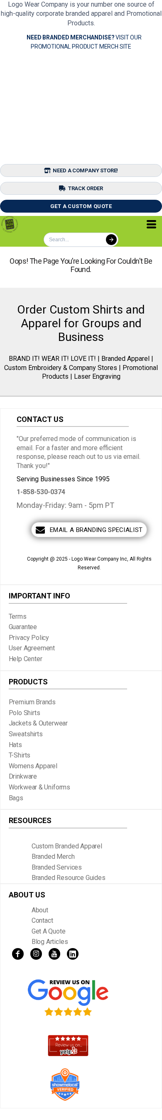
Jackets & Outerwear (38, 723)
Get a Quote (49, 931)
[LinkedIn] (73, 954)
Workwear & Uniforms (40, 787)
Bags (16, 798)
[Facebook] (18, 954)
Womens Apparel (33, 766)
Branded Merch (53, 856)
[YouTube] (54, 954)
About (40, 910)
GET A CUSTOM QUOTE (81, 206)
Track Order (85, 188)
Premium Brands (32, 702)
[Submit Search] (111, 239)
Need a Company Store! (85, 170)
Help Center (25, 659)
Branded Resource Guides (69, 878)
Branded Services (57, 867)
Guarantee (23, 627)
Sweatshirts (26, 734)
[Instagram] (36, 954)
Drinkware (23, 776)
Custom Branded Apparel (67, 846)
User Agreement (32, 648)
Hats (15, 745)
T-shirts (20, 755)
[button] (68, 997)
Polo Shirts (24, 713)
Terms (18, 616)
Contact (42, 920)
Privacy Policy (29, 638)
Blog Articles (50, 942)
